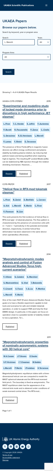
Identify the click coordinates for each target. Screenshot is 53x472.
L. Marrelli (39, 135)
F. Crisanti (7, 288)
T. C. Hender (18, 123)
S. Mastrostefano (10, 282)
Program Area (8, 52)
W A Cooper (8, 356)
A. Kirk (6, 205)
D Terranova (43, 368)
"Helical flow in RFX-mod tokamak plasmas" (24, 191)
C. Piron (38, 205)
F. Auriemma (43, 123)
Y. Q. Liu (29, 288)
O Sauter (33, 356)
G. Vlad (24, 282)
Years (40, 37)
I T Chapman (24, 362)
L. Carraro (41, 199)
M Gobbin (37, 362)
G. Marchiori (32, 276)
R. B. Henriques (25, 135)
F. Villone (7, 276)
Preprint (9, 173)
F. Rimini (18, 141)
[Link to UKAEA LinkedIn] (16, 446)
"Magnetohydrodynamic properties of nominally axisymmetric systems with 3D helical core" (25, 345)
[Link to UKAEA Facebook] (10, 446)
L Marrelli (7, 368)
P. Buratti (7, 129)
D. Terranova (30, 141)
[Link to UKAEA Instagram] (28, 446)
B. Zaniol (17, 199)
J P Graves (21, 356)
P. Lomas (7, 141)
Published (23, 173)
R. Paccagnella (20, 129)
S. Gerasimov (9, 135)
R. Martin (28, 205)
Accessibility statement (11, 457)
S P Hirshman (9, 362)
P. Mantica (40, 288)
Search (5, 37)
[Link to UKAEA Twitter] (4, 446)
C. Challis (45, 129)
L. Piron (6, 123)
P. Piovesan (8, 211)
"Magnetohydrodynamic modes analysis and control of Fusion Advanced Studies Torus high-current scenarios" (23, 264)
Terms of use (7, 455)
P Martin (18, 368)
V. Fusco (19, 288)
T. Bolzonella (36, 282)
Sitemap (5, 460)
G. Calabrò (19, 276)
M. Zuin (20, 211)
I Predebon (30, 368)
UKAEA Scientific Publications (19, 5)
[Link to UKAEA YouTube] (22, 446)
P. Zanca (34, 129)
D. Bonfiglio (29, 199)
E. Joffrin (31, 123)
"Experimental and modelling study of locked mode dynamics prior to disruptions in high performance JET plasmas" (26, 111)
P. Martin (19, 294)
